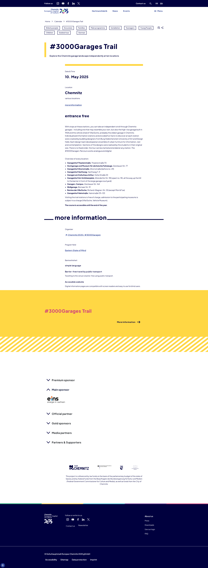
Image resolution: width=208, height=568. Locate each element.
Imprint (93, 559)
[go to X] (78, 3)
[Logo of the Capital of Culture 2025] (56, 11)
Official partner (62, 413)
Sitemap (64, 559)
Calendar (58, 21)
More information (126, 322)
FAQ (146, 533)
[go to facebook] (68, 3)
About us (149, 516)
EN (162, 3)
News (115, 11)
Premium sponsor (63, 380)
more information (73, 105)
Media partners (62, 432)
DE (157, 3)
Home (47, 21)
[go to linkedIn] (73, 3)
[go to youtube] (63, 3)
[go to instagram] (57, 3)
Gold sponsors (61, 423)
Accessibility (51, 559)
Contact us (141, 3)
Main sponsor (60, 389)
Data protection (79, 559)
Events (126, 11)
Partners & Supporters (66, 442)
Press (147, 521)
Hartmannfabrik (99, 11)
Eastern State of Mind (75, 250)
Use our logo (150, 529)
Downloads (149, 525)
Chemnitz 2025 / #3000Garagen (84, 235)
